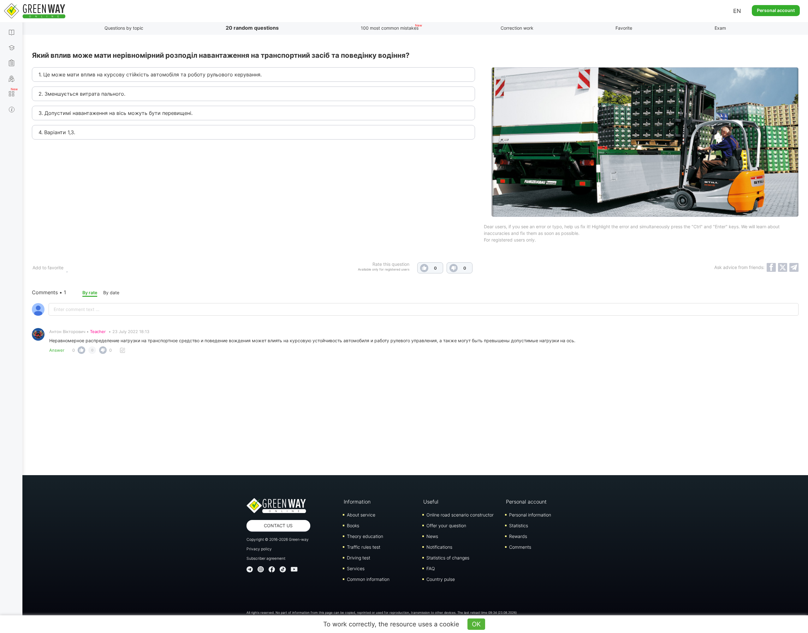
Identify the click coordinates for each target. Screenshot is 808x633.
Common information (368, 579)
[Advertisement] (415, 412)
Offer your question (446, 525)
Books (353, 525)
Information (357, 502)
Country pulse (440, 579)
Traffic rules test (363, 547)
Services (356, 568)
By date (111, 292)
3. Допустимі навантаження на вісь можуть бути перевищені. (116, 113)
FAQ (430, 568)
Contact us (278, 525)
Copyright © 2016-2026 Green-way (278, 539)
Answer (56, 350)
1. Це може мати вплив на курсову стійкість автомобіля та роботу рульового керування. (150, 74)
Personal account (776, 10)
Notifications (439, 547)
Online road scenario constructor (460, 514)
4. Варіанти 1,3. (57, 132)
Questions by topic (123, 28)
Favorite (623, 28)
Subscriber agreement (266, 558)
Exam (720, 28)
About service (361, 514)
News (432, 536)
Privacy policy (259, 548)
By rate (89, 292)
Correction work (517, 28)
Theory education (365, 536)
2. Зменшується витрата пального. (82, 94)
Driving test (358, 557)
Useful (430, 502)
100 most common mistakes (390, 28)
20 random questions (252, 28)
